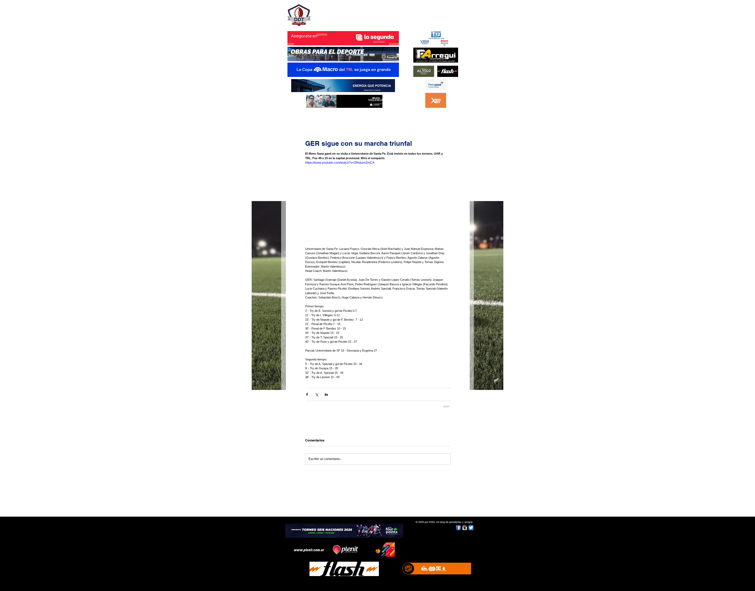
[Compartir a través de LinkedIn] (326, 394)
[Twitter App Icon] (471, 527)
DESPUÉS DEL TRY (340, 13)
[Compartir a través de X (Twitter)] (317, 394)
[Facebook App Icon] (458, 527)
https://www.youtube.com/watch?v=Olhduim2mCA (340, 162)
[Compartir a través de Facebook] (307, 394)
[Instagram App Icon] (464, 527)
